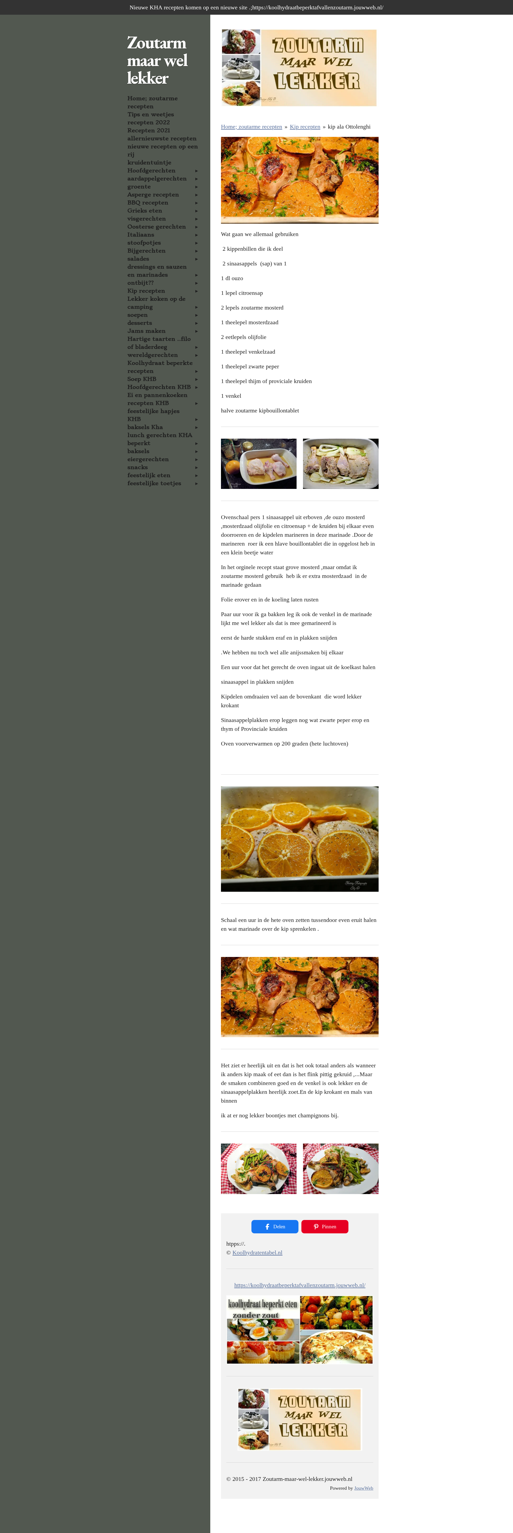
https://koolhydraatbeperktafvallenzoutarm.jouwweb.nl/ (300, 1285)
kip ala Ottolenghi (349, 126)
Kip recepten (305, 126)
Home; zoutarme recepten (251, 126)
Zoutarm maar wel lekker (157, 60)
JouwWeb (363, 1488)
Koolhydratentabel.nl (257, 1252)
